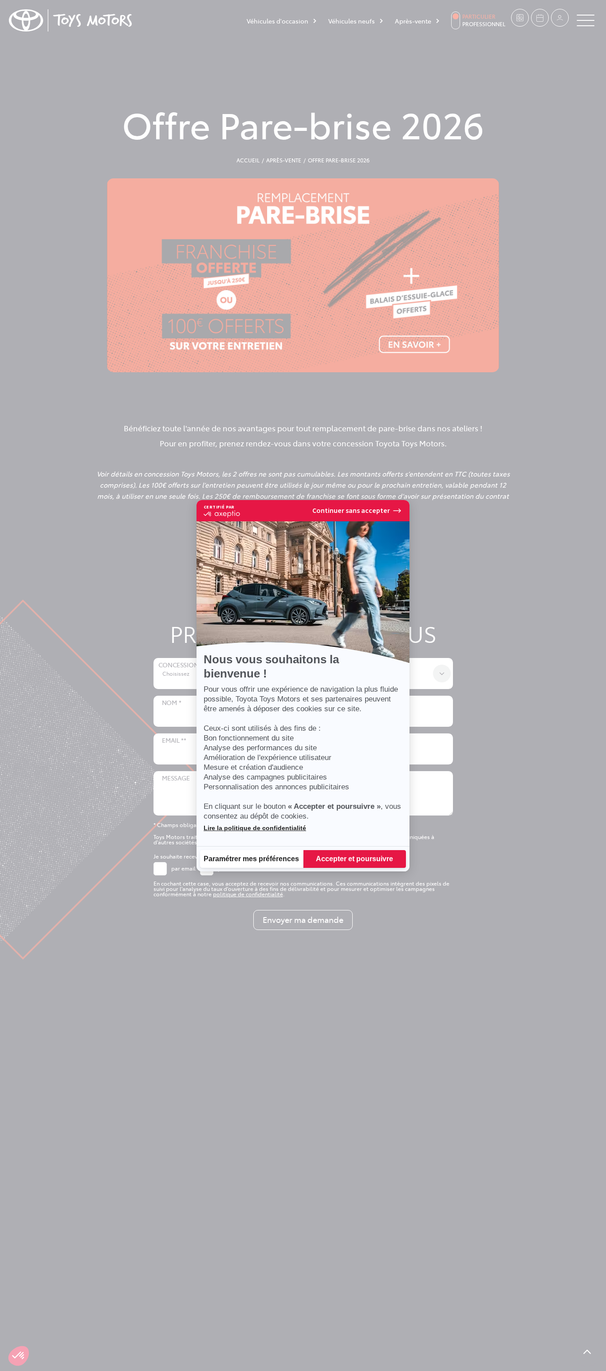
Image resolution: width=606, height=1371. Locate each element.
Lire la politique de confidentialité (255, 827)
